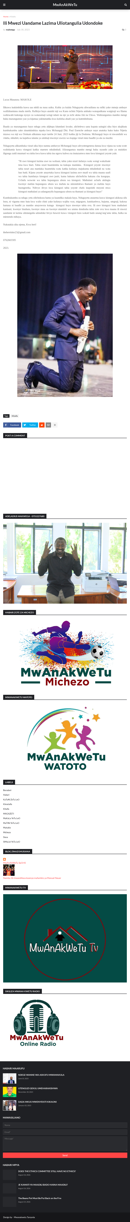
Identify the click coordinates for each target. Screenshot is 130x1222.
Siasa (5, 837)
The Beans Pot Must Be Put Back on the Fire (39, 1198)
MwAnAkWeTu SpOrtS (14, 862)
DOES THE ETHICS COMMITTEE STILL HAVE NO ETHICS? (47, 1171)
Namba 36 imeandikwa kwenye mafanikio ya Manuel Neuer (32, 878)
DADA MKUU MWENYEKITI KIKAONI (37, 1101)
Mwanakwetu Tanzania (24, 1217)
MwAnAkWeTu (65, 5)
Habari (6, 795)
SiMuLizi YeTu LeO (11, 841)
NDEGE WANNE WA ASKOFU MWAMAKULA (41, 1074)
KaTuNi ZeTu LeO (11, 799)
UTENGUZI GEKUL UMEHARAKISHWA (38, 1088)
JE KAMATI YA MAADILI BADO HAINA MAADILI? (43, 1184)
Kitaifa (13, 16)
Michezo (7, 832)
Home (5, 16)
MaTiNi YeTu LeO (11, 823)
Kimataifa (7, 804)
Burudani (7, 790)
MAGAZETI (8, 813)
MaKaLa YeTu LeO (11, 818)
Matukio (7, 827)
